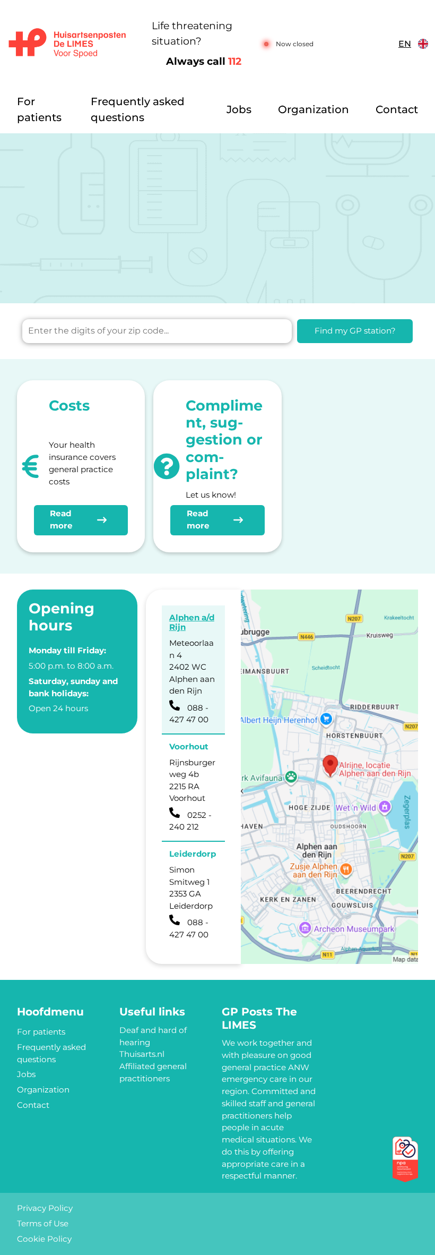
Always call (203, 61)
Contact (397, 109)
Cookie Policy (44, 1239)
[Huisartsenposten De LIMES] (67, 44)
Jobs (239, 109)
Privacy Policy (45, 1208)
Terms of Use (42, 1223)
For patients (39, 109)
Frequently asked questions (138, 109)
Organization (313, 109)
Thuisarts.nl (141, 1054)
